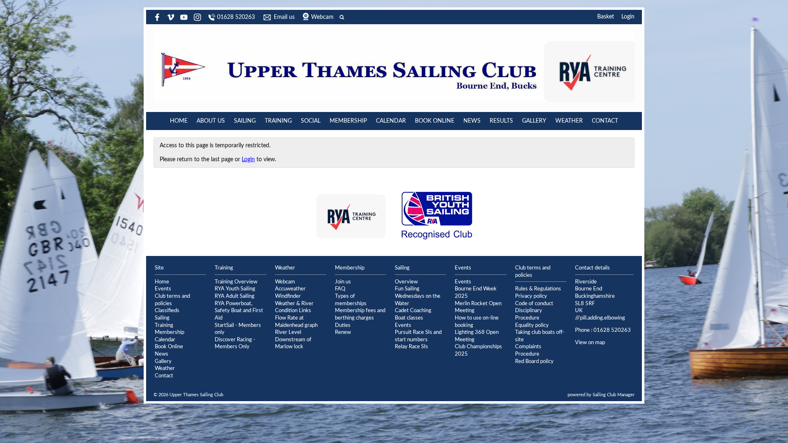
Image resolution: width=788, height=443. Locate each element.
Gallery (534, 121)
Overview (406, 281)
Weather (569, 121)
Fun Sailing (407, 288)
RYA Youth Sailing (235, 288)
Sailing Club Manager (614, 395)
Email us (284, 17)
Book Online (434, 121)
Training (278, 121)
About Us (211, 121)
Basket (605, 17)
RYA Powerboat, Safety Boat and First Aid (239, 310)
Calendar (391, 121)
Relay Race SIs (411, 346)
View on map (590, 342)
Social (311, 121)
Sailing (245, 121)
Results (501, 121)
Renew (343, 332)
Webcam (322, 17)
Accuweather (290, 288)
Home (179, 121)
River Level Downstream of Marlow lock (293, 339)
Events (163, 288)
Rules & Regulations (538, 288)
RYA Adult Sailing (234, 296)
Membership (348, 121)
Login (628, 17)
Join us (343, 281)
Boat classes (409, 317)
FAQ (340, 288)
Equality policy (532, 325)
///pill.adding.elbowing (600, 317)
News (472, 121)
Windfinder (288, 296)
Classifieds (167, 310)
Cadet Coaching (413, 310)
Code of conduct (534, 303)
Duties (342, 325)
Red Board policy (534, 361)
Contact (605, 121)
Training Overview (236, 281)
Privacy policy (531, 296)
